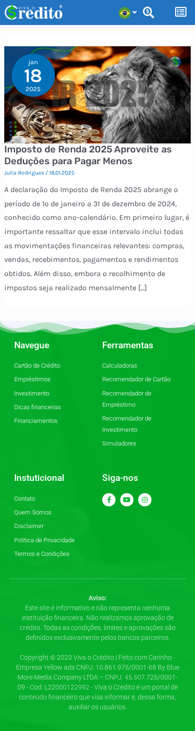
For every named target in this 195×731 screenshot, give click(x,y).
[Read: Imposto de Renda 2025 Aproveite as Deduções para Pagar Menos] (97, 94)
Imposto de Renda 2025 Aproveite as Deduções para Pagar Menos (88, 155)
